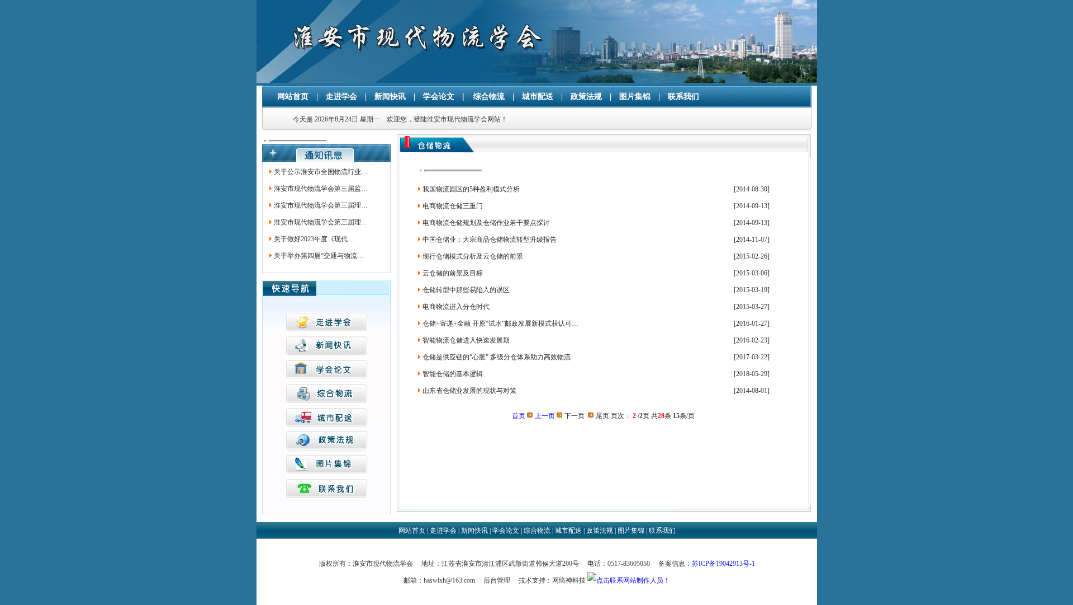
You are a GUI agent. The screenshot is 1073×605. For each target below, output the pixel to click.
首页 (518, 416)
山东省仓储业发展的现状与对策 (468, 391)
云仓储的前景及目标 (452, 273)
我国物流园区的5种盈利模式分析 (470, 189)
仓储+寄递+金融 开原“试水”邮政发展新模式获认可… (499, 323)
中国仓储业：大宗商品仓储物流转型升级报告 (489, 239)
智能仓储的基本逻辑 (452, 374)
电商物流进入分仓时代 (455, 307)
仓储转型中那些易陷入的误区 (465, 290)
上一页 (545, 416)
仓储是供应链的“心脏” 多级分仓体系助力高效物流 (496, 357)
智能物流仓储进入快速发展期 (465, 340)
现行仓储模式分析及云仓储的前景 (472, 256)
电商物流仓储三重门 (452, 206)
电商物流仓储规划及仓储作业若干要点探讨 (485, 223)
